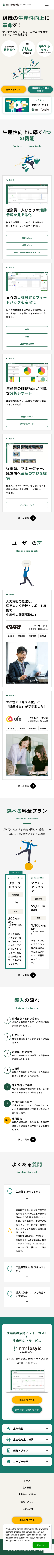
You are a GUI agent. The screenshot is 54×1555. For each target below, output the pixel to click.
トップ (27, 1480)
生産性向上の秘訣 (27, 1494)
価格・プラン (27, 1501)
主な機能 (27, 1487)
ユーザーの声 (27, 1509)
